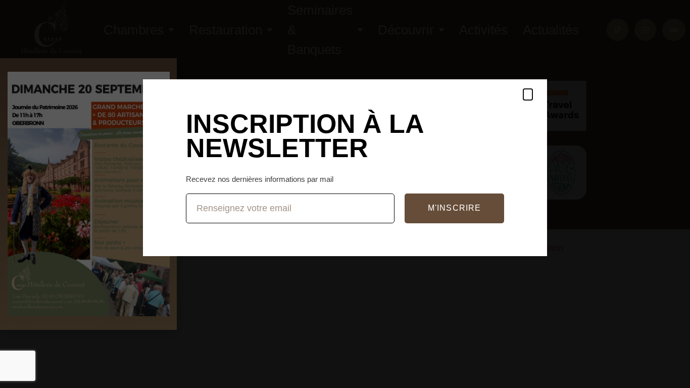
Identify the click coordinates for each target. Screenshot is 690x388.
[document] (345, 194)
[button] (528, 94)
